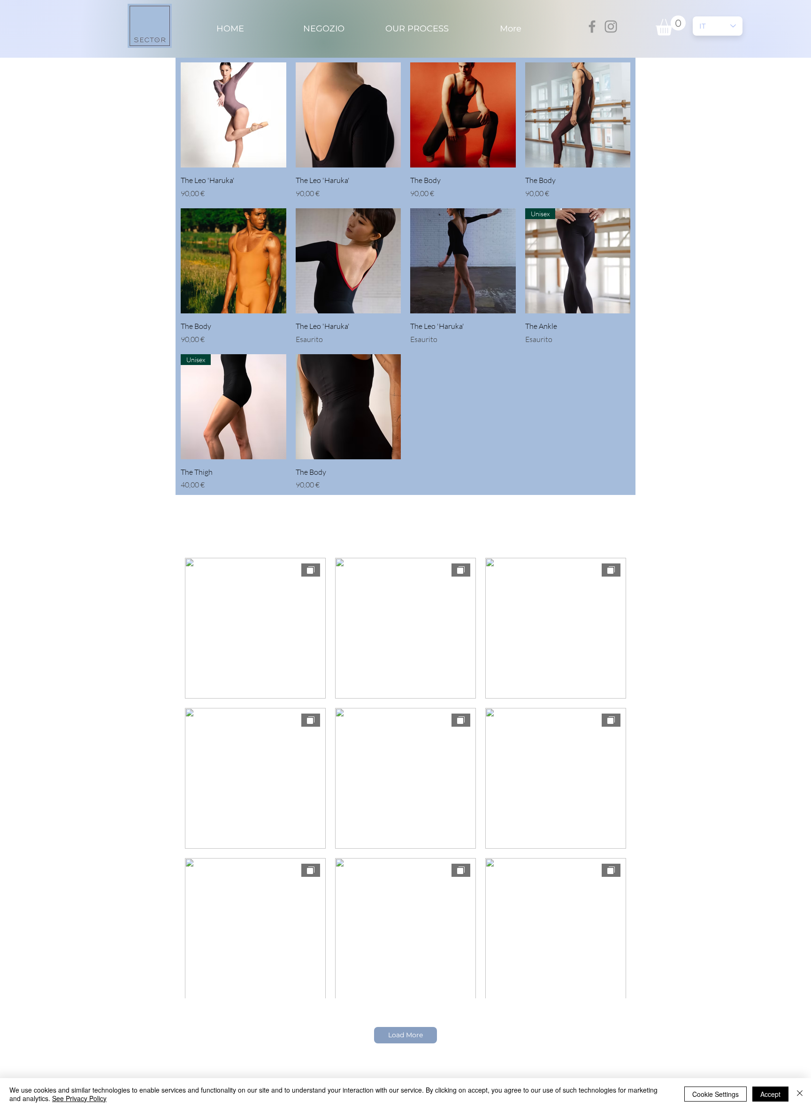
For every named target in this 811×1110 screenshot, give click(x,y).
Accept (770, 1094)
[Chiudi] (799, 1094)
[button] (671, 25)
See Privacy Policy (79, 1098)
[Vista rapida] (233, 115)
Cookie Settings (715, 1094)
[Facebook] (592, 26)
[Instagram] (611, 26)
